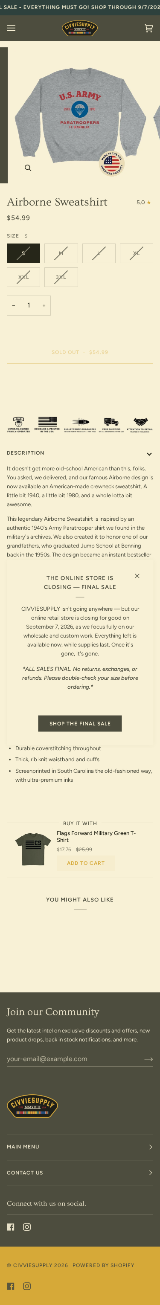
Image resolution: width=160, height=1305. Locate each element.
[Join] (142, 1059)
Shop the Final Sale (80, 724)
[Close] (140, 572)
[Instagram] (27, 1227)
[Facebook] (11, 1227)
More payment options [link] (35, 403)
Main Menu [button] (23, 1147)
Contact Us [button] (25, 1173)
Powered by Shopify (103, 1265)
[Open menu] (19, 28)
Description (25, 453)
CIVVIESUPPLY (32, 1265)
